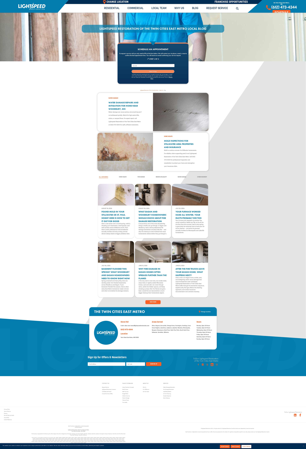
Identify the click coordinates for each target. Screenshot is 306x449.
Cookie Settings (246, 446)
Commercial (135, 8)
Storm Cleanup (166, 398)
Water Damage (182, 177)
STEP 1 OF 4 (154, 59)
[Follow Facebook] (198, 364)
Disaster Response (167, 396)
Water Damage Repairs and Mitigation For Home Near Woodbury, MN (123, 105)
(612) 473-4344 (127, 330)
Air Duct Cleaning (167, 393)
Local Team (158, 8)
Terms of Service (7, 411)
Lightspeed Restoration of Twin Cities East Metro (149, 90)
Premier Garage (125, 398)
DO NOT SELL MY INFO (9, 415)
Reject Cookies (235, 446)
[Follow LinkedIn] (212, 364)
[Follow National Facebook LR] (300, 415)
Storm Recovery (202, 177)
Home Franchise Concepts (128, 387)
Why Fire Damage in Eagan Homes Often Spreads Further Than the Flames (153, 274)
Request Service (217, 8)
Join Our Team (146, 391)
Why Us (179, 8)
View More (153, 302)
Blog (195, 8)
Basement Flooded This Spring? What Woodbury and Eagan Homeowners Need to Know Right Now (116, 274)
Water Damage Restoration (169, 387)
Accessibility (6, 417)
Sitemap (5, 413)
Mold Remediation (167, 391)
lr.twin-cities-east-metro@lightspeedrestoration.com (135, 325)
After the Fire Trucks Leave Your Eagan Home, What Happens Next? (190, 272)
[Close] (303, 446)
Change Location (206, 311)
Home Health (123, 177)
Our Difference (146, 389)
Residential (112, 8)
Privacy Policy (7, 409)
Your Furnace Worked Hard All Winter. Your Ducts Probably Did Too (189, 214)
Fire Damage (141, 177)
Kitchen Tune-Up (126, 396)
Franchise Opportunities (231, 2)
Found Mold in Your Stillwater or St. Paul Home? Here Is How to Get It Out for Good (116, 216)
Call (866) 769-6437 (106, 391)
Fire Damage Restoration (168, 389)
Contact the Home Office (107, 393)
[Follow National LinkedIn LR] (295, 415)
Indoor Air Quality (161, 177)
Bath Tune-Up (125, 391)
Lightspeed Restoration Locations (109, 389)
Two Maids (124, 402)
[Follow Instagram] (216, 364)
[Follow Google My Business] (203, 364)
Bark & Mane (125, 389)
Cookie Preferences (8, 419)
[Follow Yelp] (207, 364)
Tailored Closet (125, 400)
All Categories (103, 177)
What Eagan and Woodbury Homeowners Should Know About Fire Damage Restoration (152, 216)
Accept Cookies (225, 446)
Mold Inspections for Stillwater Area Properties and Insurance (178, 144)
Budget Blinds (125, 393)
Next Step (153, 71)
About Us (161, 90)
